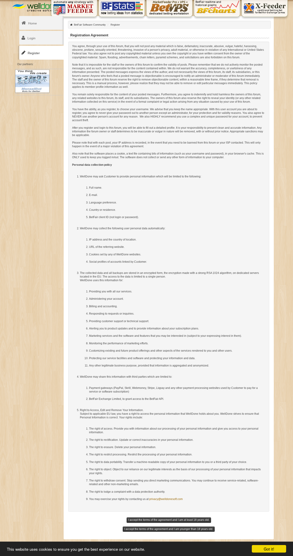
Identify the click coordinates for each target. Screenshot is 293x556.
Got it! (269, 549)
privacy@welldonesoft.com (166, 499)
